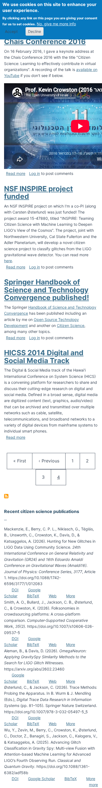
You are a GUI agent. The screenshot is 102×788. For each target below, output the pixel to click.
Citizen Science (70, 325)
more (93, 784)
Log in (34, 173)
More (70, 596)
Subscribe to (6, 496)
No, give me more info (56, 23)
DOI (15, 590)
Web (53, 596)
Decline (34, 31)
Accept (11, 31)
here (8, 260)
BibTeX (33, 596)
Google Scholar (41, 778)
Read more (15, 173)
